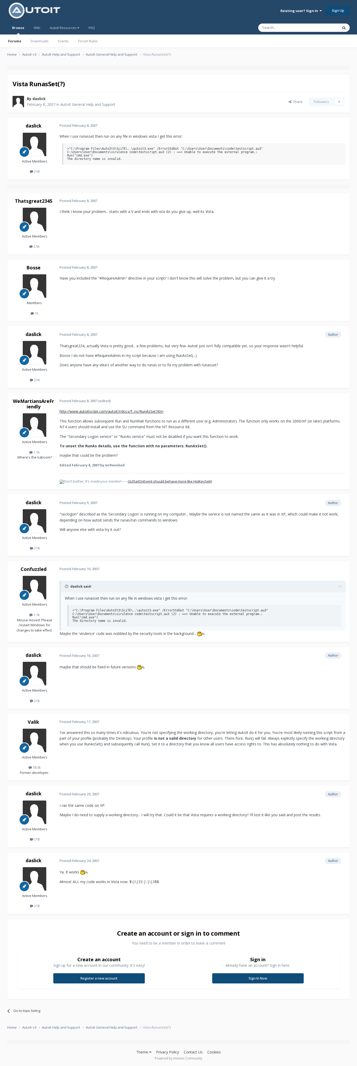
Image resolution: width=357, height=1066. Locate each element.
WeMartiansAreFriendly (33, 404)
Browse (18, 27)
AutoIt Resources (63, 27)
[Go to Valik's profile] (34, 740)
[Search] (344, 28)
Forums (14, 41)
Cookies (214, 1052)
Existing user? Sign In (300, 10)
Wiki (37, 27)
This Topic (323, 27)
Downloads (40, 41)
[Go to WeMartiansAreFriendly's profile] (34, 425)
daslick (39, 98)
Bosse (33, 267)
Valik (33, 722)
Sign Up (338, 10)
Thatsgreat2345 (33, 201)
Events (63, 41)
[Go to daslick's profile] (18, 101)
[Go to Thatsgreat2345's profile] (34, 219)
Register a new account (99, 978)
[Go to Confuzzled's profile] (34, 587)
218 (36, 171)
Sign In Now (258, 978)
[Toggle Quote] (67, 586)
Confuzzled (34, 569)
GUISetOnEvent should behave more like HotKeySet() (170, 481)
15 (36, 313)
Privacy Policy (167, 1052)
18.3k (36, 767)
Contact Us (193, 1052)
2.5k (36, 246)
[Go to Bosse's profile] (34, 286)
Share (297, 101)
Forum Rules (88, 41)
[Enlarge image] (200, 633)
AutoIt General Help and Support (87, 104)
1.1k (36, 452)
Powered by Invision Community (178, 1058)
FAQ (92, 27)
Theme (142, 1052)
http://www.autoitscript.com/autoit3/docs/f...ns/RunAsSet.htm (111, 411)
